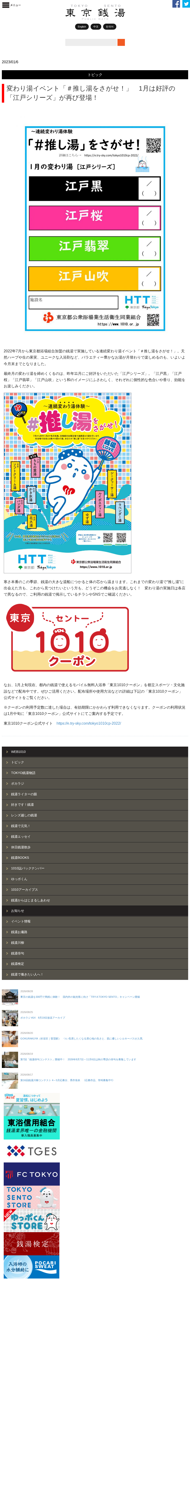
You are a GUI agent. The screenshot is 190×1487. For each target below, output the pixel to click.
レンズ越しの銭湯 (24, 815)
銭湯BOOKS (20, 857)
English (82, 26)
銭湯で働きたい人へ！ (27, 974)
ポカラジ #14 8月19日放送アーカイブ (42, 1017)
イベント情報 (21, 921)
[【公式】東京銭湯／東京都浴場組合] (104, 19)
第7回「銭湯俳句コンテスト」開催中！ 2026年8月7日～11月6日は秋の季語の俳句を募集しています (78, 1059)
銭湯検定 (17, 964)
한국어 (110, 26)
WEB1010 (18, 752)
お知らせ (17, 910)
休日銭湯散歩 (21, 847)
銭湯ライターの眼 (24, 794)
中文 (95, 26)
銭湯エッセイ (21, 836)
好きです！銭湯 (22, 804)
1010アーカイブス (24, 889)
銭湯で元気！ (21, 826)
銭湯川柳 (17, 942)
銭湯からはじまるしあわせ (30, 900)
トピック (95, 75)
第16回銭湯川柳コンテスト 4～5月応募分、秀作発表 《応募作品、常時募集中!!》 (67, 1080)
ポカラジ (17, 783)
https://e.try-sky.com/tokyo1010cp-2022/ (89, 723)
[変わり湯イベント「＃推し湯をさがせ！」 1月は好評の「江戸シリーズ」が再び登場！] (95, 227)
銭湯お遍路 (19, 932)
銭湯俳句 (17, 953)
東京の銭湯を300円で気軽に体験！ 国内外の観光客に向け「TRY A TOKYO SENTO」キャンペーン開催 (80, 996)
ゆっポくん (19, 879)
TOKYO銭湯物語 (23, 773)
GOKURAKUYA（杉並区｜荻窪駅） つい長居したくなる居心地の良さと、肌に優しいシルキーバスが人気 (81, 1038)
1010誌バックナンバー (27, 868)
